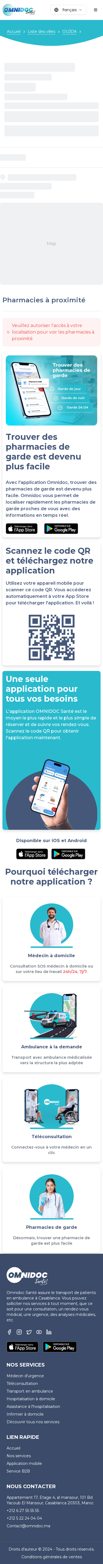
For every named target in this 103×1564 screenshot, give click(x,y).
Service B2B (18, 1471)
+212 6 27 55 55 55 (23, 1510)
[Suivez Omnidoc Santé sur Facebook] (9, 1332)
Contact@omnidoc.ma (28, 1525)
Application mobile (24, 1463)
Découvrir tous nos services (33, 1421)
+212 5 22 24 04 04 (24, 1518)
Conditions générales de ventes (51, 1556)
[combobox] (68, 10)
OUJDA (69, 31)
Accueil (14, 31)
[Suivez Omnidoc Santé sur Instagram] (19, 1332)
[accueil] (18, 10)
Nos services (19, 1455)
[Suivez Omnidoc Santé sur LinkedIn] (49, 1332)
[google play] (61, 528)
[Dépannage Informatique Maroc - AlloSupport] (29, 1332)
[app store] (22, 528)
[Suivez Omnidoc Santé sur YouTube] (39, 1332)
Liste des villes (41, 31)
